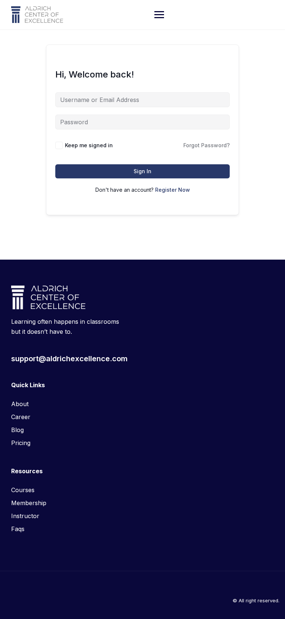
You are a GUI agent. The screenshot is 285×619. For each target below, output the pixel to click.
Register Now (172, 190)
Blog (17, 430)
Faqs (17, 529)
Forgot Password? (206, 145)
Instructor (25, 516)
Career (20, 417)
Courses (23, 490)
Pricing (20, 443)
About (20, 404)
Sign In (142, 171)
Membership (28, 503)
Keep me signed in (89, 145)
